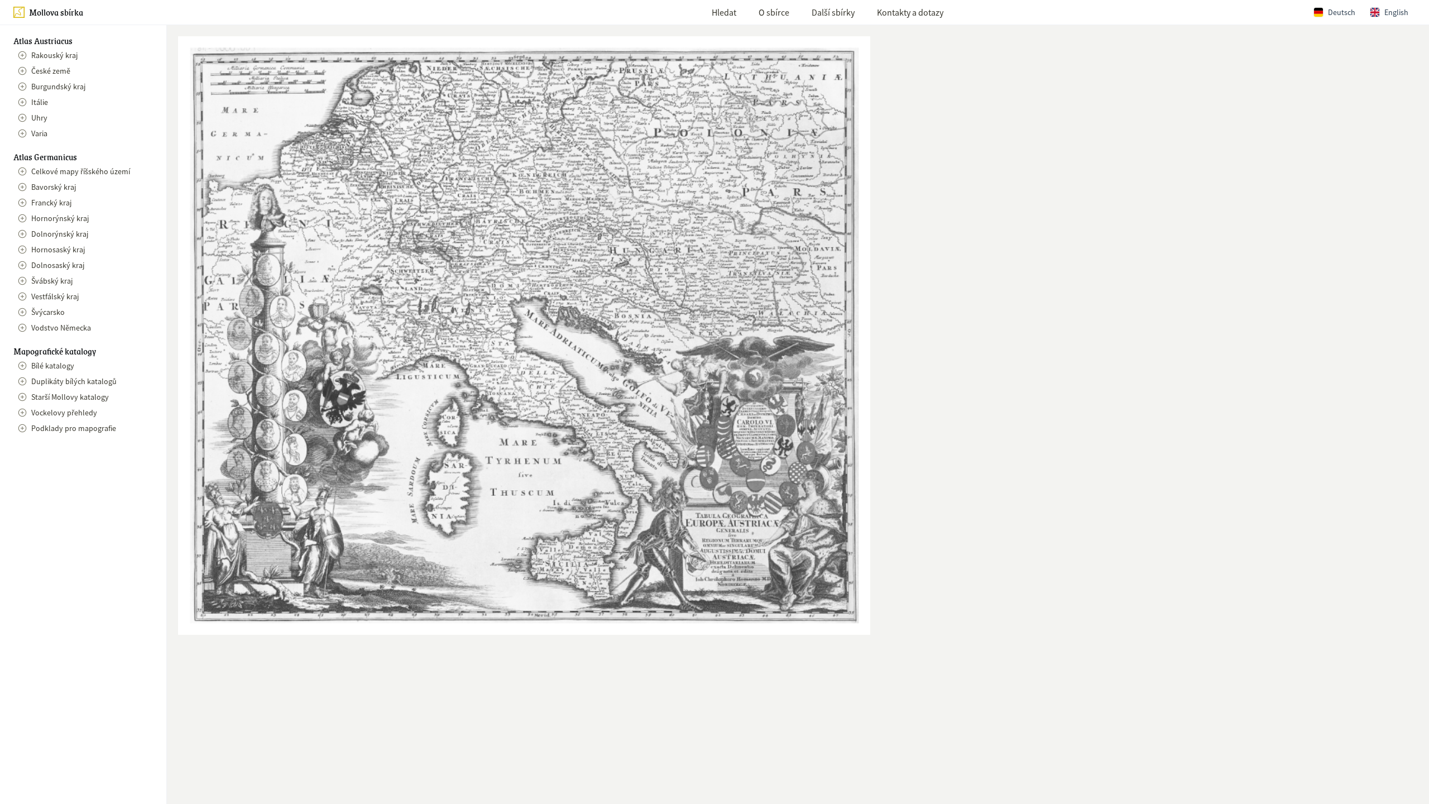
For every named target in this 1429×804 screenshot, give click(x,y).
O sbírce (774, 12)
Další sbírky (833, 12)
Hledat (724, 12)
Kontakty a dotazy (910, 12)
